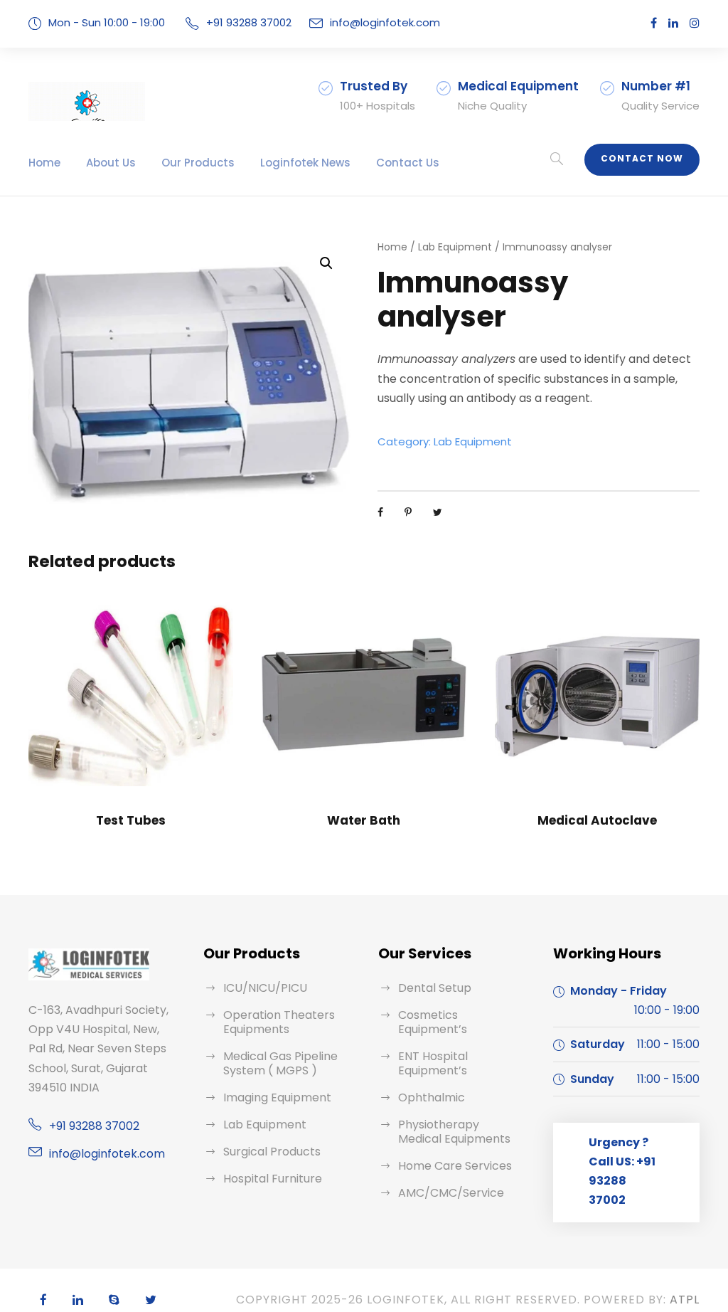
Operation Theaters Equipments (279, 1022)
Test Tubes (131, 820)
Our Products (198, 162)
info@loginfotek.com (385, 22)
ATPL (685, 1299)
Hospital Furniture (272, 1178)
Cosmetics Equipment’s (432, 1022)
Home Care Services (455, 1166)
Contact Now (642, 158)
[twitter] (150, 1300)
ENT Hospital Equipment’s (433, 1063)
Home (44, 162)
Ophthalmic (431, 1097)
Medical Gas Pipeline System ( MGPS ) (280, 1063)
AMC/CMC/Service (451, 1193)
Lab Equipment (455, 247)
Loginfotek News (305, 162)
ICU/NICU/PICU (265, 988)
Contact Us (407, 162)
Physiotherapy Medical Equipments (454, 1131)
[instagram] (695, 23)
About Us (111, 162)
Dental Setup (434, 988)
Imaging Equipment (277, 1097)
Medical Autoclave (597, 820)
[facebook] (654, 23)
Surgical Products (272, 1151)
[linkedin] (673, 23)
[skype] (114, 1300)
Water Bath (363, 820)
